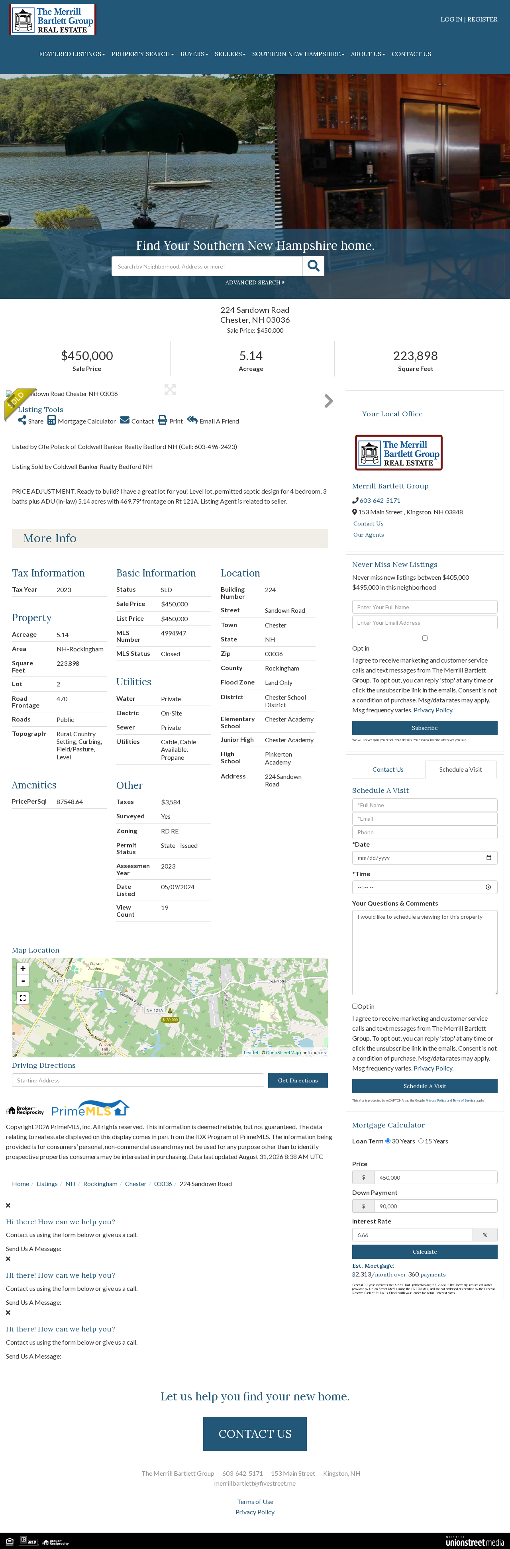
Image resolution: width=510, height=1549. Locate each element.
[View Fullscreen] (23, 998)
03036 (163, 1183)
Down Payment (375, 1192)
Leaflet (251, 1052)
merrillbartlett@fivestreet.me (255, 1483)
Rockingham (100, 1183)
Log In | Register (469, 19)
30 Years (402, 1141)
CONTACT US (255, 1434)
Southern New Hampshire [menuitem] (296, 54)
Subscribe (425, 727)
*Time (361, 873)
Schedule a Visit (460, 769)
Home (20, 1183)
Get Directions (298, 1080)
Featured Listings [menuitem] (70, 54)
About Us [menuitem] (366, 54)
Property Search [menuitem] (141, 54)
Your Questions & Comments (395, 903)
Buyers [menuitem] (192, 54)
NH (70, 1183)
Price (359, 1163)
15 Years (436, 1141)
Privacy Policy (433, 710)
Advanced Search (253, 282)
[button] (313, 266)
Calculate (425, 1251)
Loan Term (368, 1141)
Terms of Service (464, 1100)
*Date (361, 844)
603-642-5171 (380, 500)
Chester (136, 1183)
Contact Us (368, 523)
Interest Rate (371, 1221)
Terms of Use (255, 1501)
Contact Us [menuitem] (411, 54)
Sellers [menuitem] (228, 54)
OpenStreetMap (282, 1052)
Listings (47, 1183)
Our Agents (368, 534)
